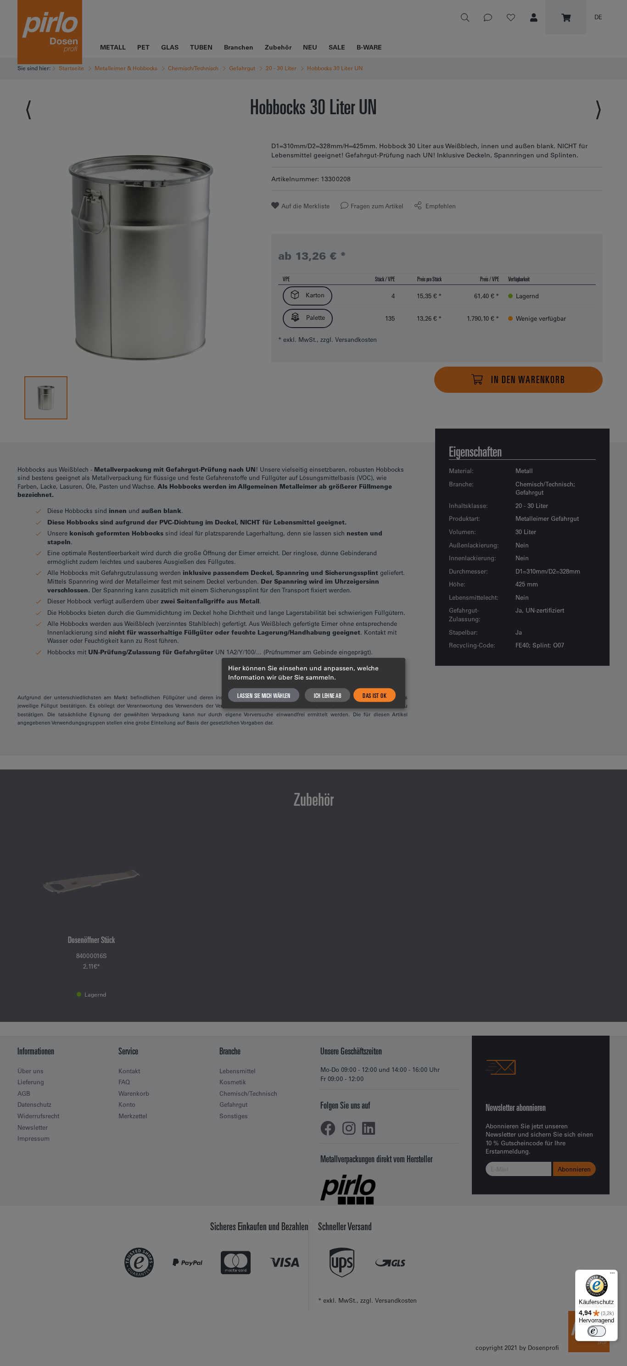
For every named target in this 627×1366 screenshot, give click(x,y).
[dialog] (313, 683)
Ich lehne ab (327, 695)
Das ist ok (374, 695)
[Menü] (612, 1275)
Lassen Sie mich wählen (263, 695)
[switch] (597, 1331)
